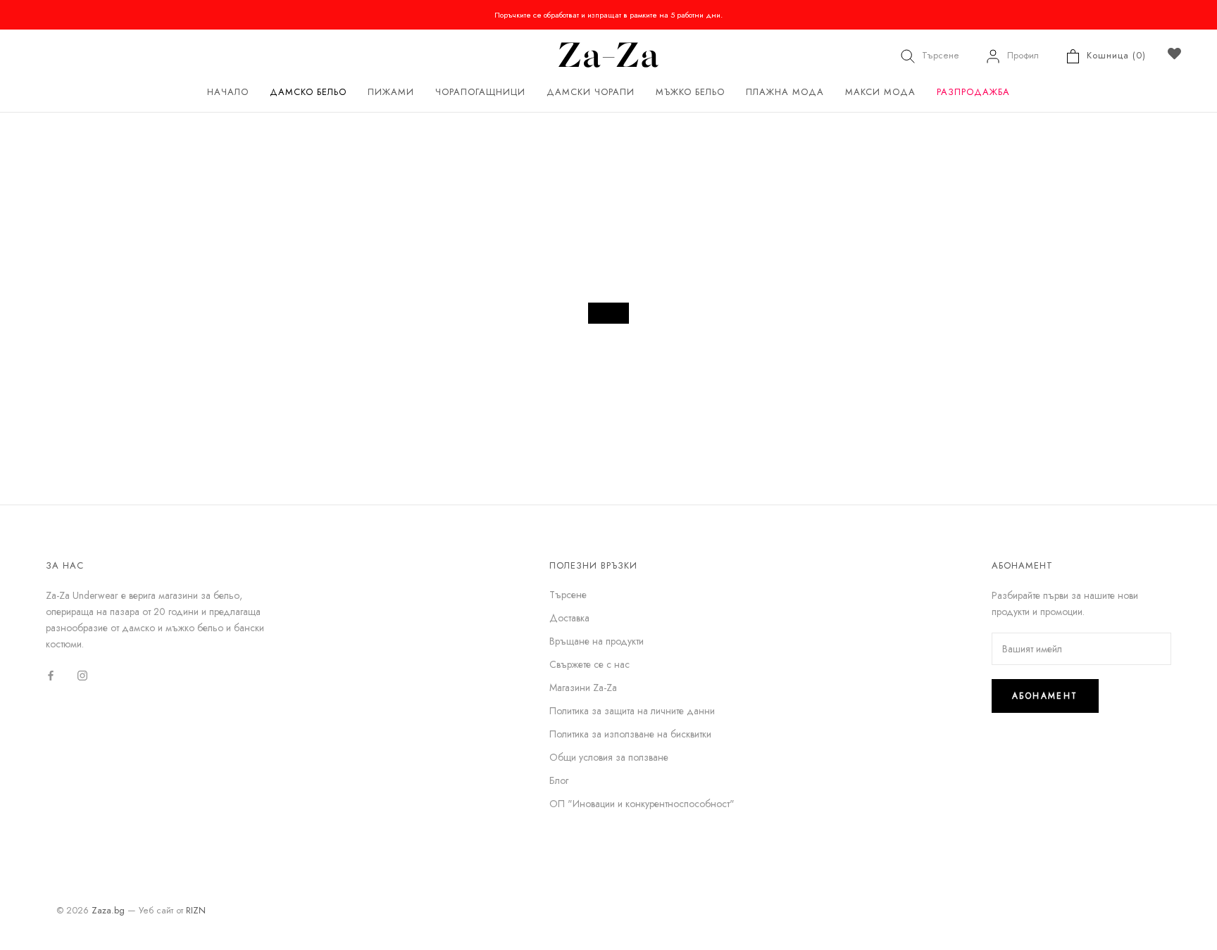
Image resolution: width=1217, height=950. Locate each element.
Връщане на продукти (596, 641)
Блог (558, 780)
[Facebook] (51, 674)
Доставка (569, 618)
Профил (1023, 55)
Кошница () (1116, 55)
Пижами (391, 92)
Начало (228, 92)
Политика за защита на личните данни (632, 711)
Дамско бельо (308, 92)
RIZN (196, 910)
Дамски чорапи (591, 92)
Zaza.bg (108, 910)
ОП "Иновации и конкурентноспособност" (642, 804)
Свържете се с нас (589, 664)
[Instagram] (82, 674)
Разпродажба (973, 92)
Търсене (940, 55)
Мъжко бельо (690, 92)
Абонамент (1045, 696)
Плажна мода (785, 92)
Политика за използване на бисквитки (630, 734)
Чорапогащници (480, 92)
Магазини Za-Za (583, 687)
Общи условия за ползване (608, 757)
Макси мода (880, 92)
